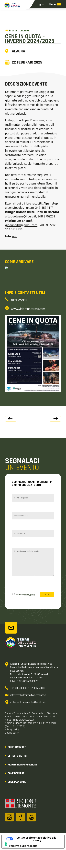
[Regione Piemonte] (21, 803)
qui (14, 236)
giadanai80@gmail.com (21, 225)
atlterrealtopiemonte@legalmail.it (29, 702)
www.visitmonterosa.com (28, 309)
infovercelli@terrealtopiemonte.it (28, 695)
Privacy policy (29, 595)
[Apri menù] (55, 5)
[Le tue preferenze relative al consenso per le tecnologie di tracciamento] (6, 844)
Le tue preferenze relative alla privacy (36, 839)
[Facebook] (20, 817)
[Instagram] (9, 817)
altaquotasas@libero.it (20, 216)
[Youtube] (31, 817)
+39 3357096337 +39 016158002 (27, 688)
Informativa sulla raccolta (20, 845)
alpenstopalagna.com (19, 208)
